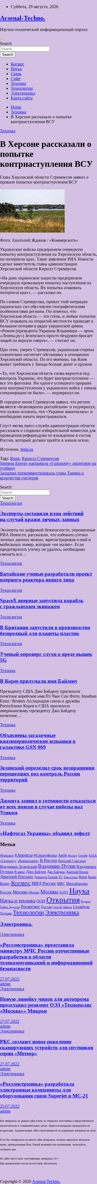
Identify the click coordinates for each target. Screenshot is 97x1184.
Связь (16, 73)
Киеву (5, 883)
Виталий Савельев (72, 861)
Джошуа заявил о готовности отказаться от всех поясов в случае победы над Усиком (48, 806)
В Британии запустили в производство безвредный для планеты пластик (45, 630)
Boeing (72, 855)
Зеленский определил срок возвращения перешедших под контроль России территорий (47, 774)
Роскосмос (30, 906)
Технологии (22, 88)
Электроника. (16, 924)
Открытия (63, 899)
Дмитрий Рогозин (16, 876)
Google (83, 855)
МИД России (44, 883)
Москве (34, 892)
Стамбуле (81, 907)
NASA (93, 855)
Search (6, 43)
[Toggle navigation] (2, 40)
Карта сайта (22, 98)
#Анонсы (24, 855)
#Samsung (6, 855)
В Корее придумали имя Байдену (39, 681)
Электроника (23, 93)
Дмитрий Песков (77, 872)
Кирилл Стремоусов (40, 458)
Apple (62, 855)
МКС (61, 883)
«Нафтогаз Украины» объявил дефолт (45, 833)
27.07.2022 (9, 979)
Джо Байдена (56, 872)
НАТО (63, 892)
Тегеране (6, 913)
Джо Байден (36, 872)
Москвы (49, 892)
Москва (20, 892)
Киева (92, 877)
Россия (46, 907)
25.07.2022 (9, 1106)
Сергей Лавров (62, 907)
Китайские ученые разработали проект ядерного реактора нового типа (46, 577)
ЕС (61, 877)
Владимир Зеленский (18, 866)
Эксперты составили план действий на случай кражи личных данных (42, 516)
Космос (17, 64)
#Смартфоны (45, 855)
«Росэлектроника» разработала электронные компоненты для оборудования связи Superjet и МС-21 (44, 1090)
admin (5, 984)
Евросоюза (71, 877)
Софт (15, 78)
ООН (40, 901)
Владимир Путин (56, 866)
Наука (16, 69)
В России (48, 860)
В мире (19, 872)
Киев (15, 458)
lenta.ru (26, 449)
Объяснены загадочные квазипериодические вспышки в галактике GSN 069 (37, 741)
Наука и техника (17, 900)
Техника (18, 83)
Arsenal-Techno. (22, 18)
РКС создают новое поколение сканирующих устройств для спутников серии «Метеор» (46, 1047)
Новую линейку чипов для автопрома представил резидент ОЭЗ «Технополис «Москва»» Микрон (46, 1005)
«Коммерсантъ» (28, 861)
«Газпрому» (8, 861)
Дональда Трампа (46, 877)
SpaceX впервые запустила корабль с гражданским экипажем (42, 603)
